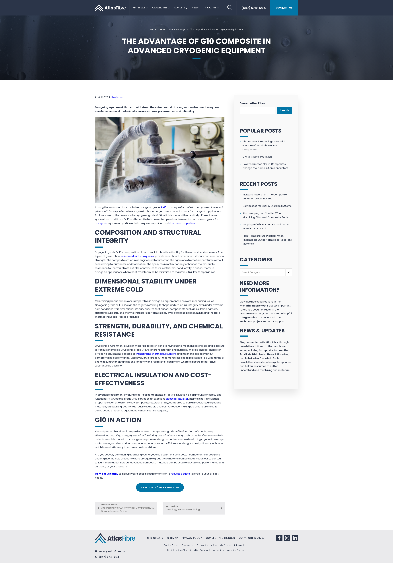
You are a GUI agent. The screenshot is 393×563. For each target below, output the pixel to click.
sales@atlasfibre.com (112, 551)
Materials (117, 97)
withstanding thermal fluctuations (156, 354)
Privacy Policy (192, 538)
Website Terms (235, 550)
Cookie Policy (171, 545)
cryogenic (101, 223)
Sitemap (172, 538)
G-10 (163, 207)
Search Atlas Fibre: (253, 103)
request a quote (180, 474)
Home (153, 29)
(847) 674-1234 (108, 557)
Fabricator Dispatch (258, 358)
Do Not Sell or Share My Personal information (222, 545)
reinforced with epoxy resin (137, 256)
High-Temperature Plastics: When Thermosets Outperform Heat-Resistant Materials (267, 240)
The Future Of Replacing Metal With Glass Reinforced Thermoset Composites (264, 145)
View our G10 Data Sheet (157, 487)
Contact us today (106, 474)
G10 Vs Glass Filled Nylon (257, 156)
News (162, 29)
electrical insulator (177, 399)
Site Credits (155, 538)
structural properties (182, 223)
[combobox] (266, 272)
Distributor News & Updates (270, 354)
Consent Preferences (220, 538)
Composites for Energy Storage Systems (267, 206)
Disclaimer (188, 545)
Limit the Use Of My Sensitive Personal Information (195, 550)
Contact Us (284, 8)
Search (284, 110)
